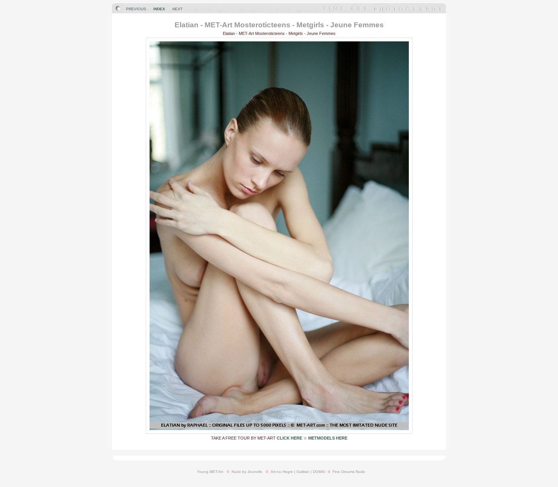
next (177, 9)
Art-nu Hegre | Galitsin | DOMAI (298, 472)
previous (136, 9)
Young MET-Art (210, 472)
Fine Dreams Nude (349, 472)
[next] (279, 432)
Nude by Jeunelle (247, 472)
